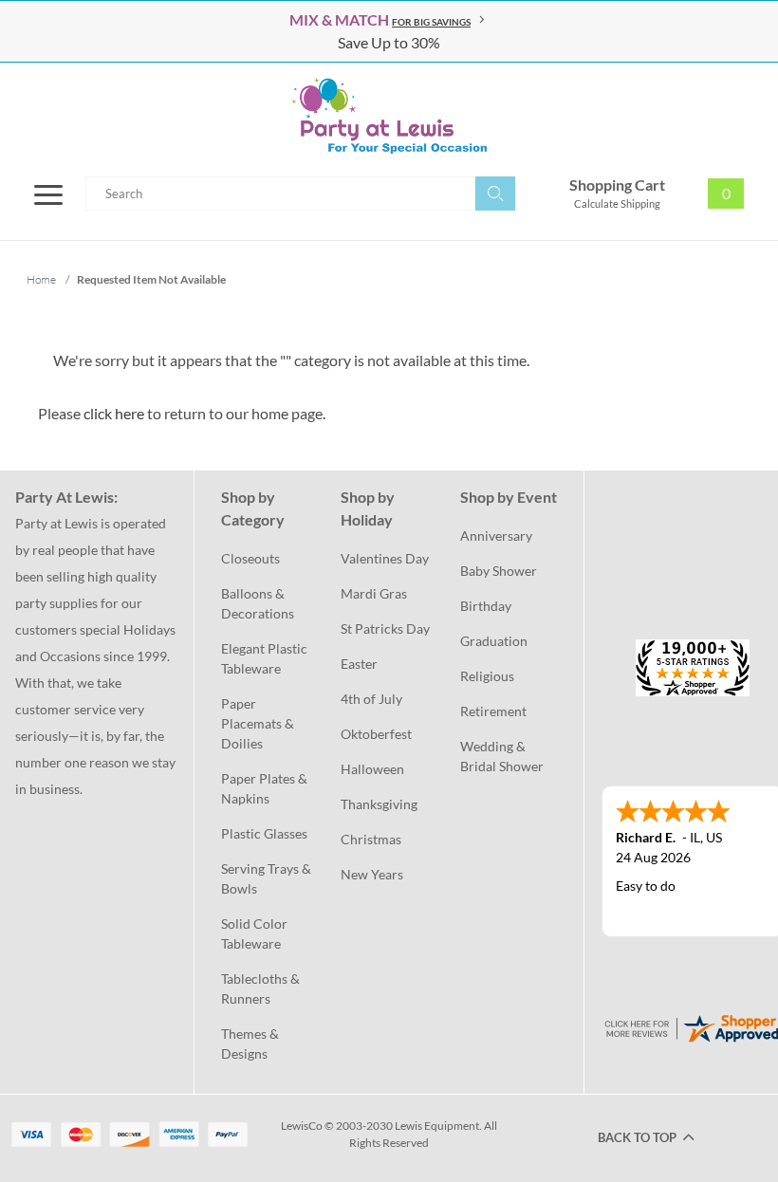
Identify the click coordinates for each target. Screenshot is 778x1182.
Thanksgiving (379, 804)
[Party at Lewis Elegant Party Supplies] (389, 116)
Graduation (494, 641)
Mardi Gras (374, 593)
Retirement (493, 711)
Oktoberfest (376, 734)
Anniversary (496, 535)
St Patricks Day (385, 628)
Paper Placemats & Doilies (259, 723)
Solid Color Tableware (255, 933)
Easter (359, 664)
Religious (487, 676)
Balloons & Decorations (257, 603)
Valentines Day (385, 558)
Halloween (372, 769)
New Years (372, 874)
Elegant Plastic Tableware (265, 658)
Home (41, 279)
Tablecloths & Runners (262, 988)
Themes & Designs (251, 1043)
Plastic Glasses (264, 833)
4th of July (371, 699)
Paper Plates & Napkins (265, 788)
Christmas (371, 839)
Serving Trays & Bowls (267, 878)
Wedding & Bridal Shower (502, 756)
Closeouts (250, 558)
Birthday (485, 606)
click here (113, 413)
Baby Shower (498, 571)
